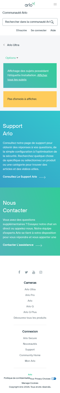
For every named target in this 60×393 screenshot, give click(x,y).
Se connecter (38, 30)
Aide (53, 30)
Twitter (26, 272)
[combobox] (30, 22)
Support (30, 349)
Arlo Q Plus (30, 312)
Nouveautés (30, 344)
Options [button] (11, 58)
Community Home (30, 355)
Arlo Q (30, 306)
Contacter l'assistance (18, 245)
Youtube (34, 272)
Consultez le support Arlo (20, 176)
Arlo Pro (30, 295)
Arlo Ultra (13, 45)
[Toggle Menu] (55, 4)
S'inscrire (21, 30)
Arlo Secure (30, 338)
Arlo (30, 301)
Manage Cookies (30, 383)
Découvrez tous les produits (30, 318)
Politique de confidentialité (17, 378)
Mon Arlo (30, 361)
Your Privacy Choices (40, 379)
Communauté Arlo (14, 12)
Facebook (19, 272)
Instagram (41, 272)
